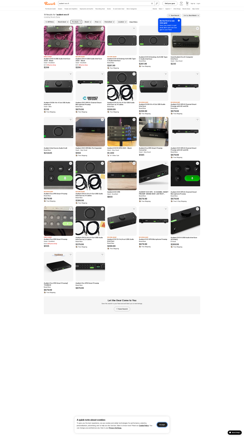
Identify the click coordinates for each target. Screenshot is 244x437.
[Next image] (134, 40)
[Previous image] (110, 40)
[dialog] (122, 424)
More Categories (132, 9)
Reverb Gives (186, 9)
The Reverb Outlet (50, 9)
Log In (198, 3)
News (160, 9)
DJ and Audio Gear (118, 9)
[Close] (152, 3)
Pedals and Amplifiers (71, 9)
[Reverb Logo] (49, 3)
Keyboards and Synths (86, 9)
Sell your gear (170, 3)
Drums (109, 9)
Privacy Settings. (115, 428)
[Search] (156, 3)
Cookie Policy (144, 425)
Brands (155, 9)
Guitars (60, 9)
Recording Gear (100, 9)
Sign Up (193, 3)
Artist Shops (177, 9)
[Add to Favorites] (70, 28)
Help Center (195, 9)
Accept (162, 425)
